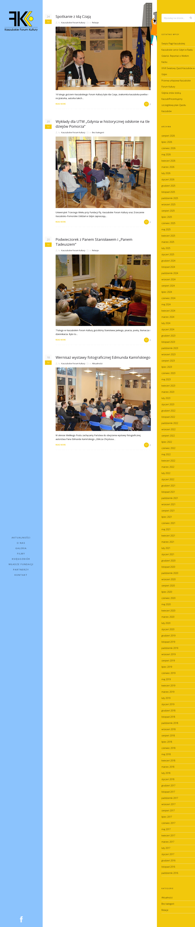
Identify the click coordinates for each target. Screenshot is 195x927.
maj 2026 (166, 154)
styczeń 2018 (167, 779)
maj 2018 (166, 754)
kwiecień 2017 (168, 835)
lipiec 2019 (166, 666)
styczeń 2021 (167, 554)
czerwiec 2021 (168, 523)
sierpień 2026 (168, 135)
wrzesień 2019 (168, 654)
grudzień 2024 (168, 260)
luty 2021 (165, 548)
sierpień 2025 (168, 210)
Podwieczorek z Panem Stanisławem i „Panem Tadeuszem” (94, 242)
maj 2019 (166, 679)
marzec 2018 (167, 766)
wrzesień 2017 (168, 804)
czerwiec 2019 (168, 673)
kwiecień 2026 (168, 160)
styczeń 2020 (167, 629)
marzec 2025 (167, 241)
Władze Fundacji (21, 564)
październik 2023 (169, 348)
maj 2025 (166, 229)
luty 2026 (165, 173)
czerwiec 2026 (168, 148)
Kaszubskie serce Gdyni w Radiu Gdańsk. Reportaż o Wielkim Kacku (177, 55)
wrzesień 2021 (168, 504)
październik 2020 (169, 573)
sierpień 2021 (168, 510)
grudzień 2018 (168, 710)
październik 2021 (169, 498)
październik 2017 (169, 798)
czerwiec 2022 (168, 448)
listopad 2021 (168, 491)
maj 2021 (166, 529)
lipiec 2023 (166, 366)
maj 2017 (166, 829)
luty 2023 (165, 398)
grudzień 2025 (168, 185)
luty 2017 (165, 848)
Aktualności (21, 537)
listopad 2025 (168, 191)
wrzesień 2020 (168, 579)
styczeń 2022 (167, 479)
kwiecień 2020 (168, 610)
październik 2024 (169, 273)
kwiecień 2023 (168, 385)
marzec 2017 (167, 841)
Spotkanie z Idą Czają (73, 16)
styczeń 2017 (167, 854)
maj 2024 (166, 304)
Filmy (21, 553)
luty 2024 (165, 323)
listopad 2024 (168, 266)
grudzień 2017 (168, 785)
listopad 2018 (168, 716)
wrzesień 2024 (168, 279)
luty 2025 (165, 248)
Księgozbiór (21, 558)
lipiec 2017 (166, 816)
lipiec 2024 (166, 291)
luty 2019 (165, 698)
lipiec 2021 (166, 516)
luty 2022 (165, 473)
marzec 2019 (167, 691)
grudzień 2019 (168, 635)
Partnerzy (21, 569)
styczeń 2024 (167, 329)
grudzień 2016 (168, 860)
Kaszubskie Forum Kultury (73, 22)
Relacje (95, 22)
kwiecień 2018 (168, 760)
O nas (21, 542)
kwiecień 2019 (168, 685)
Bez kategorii (98, 132)
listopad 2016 (168, 866)
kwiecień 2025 (168, 235)
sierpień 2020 (168, 585)
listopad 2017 (168, 791)
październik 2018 (169, 723)
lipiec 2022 (166, 441)
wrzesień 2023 (168, 354)
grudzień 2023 (168, 335)
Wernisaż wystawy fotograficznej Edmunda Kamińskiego (103, 357)
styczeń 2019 (167, 704)
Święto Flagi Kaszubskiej (173, 43)
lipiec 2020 (166, 591)
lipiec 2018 (166, 741)
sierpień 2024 (168, 285)
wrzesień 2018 (168, 729)
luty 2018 (165, 773)
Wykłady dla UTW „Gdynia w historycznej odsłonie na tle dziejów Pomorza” (103, 124)
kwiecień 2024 (168, 310)
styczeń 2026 (167, 179)
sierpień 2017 (168, 810)
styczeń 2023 (167, 404)
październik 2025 (169, 198)
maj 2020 (166, 604)
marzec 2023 (167, 391)
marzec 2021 (167, 541)
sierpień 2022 (168, 435)
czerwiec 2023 (168, 373)
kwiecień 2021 (168, 535)
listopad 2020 (168, 566)
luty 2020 (165, 623)
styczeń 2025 (167, 254)
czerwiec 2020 (168, 598)
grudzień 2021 (168, 485)
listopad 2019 (168, 641)
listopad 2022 (168, 416)
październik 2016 (169, 873)
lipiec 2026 (166, 142)
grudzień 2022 (168, 410)
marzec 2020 (167, 616)
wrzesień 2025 (168, 204)
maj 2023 (166, 379)
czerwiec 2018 (168, 748)
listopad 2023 (168, 341)
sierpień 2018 (168, 735)
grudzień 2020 (168, 560)
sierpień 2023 (168, 360)
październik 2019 (169, 648)
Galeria (21, 548)
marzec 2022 (167, 466)
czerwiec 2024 (168, 298)
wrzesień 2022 (168, 429)
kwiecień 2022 (168, 460)
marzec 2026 (167, 166)
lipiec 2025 (166, 216)
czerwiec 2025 (168, 223)
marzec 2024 (167, 316)
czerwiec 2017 (168, 823)
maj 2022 (166, 454)
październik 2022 (169, 423)
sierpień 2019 (168, 660)
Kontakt (20, 574)
